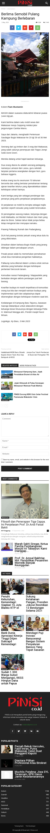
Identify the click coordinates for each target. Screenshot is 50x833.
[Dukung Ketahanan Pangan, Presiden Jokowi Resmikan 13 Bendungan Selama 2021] (37, 586)
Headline (4, 798)
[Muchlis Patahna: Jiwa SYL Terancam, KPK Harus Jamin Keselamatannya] (7, 775)
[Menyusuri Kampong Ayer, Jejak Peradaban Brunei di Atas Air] (7, 374)
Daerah (4, 794)
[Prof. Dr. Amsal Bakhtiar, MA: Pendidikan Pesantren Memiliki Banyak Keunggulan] (7, 561)
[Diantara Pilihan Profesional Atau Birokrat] (7, 763)
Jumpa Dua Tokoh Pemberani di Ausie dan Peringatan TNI (37, 353)
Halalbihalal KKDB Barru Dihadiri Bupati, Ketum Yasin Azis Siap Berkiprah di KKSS (13, 354)
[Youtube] (37, 731)
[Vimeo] (25, 731)
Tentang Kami (19, 826)
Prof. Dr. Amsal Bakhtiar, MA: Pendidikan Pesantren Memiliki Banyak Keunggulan (31, 561)
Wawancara (5, 517)
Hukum (4, 812)
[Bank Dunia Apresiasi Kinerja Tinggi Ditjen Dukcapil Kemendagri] (12, 623)
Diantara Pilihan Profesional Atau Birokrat (30, 762)
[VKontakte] (31, 731)
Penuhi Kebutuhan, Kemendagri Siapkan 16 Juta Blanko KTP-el (11, 602)
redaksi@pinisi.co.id (29, 724)
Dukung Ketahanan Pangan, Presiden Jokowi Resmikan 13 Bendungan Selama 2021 (37, 603)
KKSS (3, 801)
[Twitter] (18, 731)
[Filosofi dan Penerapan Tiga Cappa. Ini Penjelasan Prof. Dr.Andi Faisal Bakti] (25, 501)
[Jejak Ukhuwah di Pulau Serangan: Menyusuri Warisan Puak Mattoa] (7, 386)
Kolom (3, 791)
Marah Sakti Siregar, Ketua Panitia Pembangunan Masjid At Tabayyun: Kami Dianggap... (31, 547)
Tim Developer (30, 826)
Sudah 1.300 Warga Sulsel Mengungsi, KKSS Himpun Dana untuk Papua (12, 677)
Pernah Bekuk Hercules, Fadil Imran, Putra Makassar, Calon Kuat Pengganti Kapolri (29, 750)
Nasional (4, 593)
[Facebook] (12, 731)
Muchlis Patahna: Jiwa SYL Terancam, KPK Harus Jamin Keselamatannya (32, 774)
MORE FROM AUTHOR (28, 366)
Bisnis (3, 816)
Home (3, 9)
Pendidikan (5, 809)
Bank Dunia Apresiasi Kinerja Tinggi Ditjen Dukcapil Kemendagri (11, 638)
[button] (46, 3)
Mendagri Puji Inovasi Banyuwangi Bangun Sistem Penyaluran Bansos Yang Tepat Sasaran (35, 641)
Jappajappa (11, 9)
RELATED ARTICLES (10, 366)
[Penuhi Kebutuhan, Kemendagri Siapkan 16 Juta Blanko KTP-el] (12, 586)
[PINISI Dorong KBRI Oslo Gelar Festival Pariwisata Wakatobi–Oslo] (7, 397)
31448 (47, 22)
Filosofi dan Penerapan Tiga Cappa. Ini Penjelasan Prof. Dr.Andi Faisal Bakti (23, 524)
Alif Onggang (5, 531)
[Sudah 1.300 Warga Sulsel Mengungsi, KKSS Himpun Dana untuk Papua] (12, 662)
